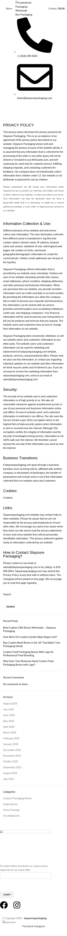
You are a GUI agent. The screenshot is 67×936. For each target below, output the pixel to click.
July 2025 (8, 779)
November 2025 (12, 755)
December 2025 (12, 750)
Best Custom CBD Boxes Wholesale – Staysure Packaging (29, 629)
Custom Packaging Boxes (17, 798)
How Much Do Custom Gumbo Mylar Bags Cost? (30, 637)
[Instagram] (17, 905)
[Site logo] (27, 8)
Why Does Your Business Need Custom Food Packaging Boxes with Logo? (28, 663)
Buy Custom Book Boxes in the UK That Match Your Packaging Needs (31, 644)
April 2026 (8, 727)
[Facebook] (4, 905)
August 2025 (10, 773)
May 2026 (8, 721)
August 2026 (10, 703)
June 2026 (9, 715)
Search (7, 594)
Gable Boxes (10, 804)
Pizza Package (11, 810)
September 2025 (12, 767)
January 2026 (10, 744)
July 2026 (8, 709)
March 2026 (9, 732)
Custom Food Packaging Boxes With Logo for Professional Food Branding (28, 654)
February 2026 (11, 738)
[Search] (43, 9)
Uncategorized (11, 815)
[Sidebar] (4, 932)
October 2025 (10, 761)
